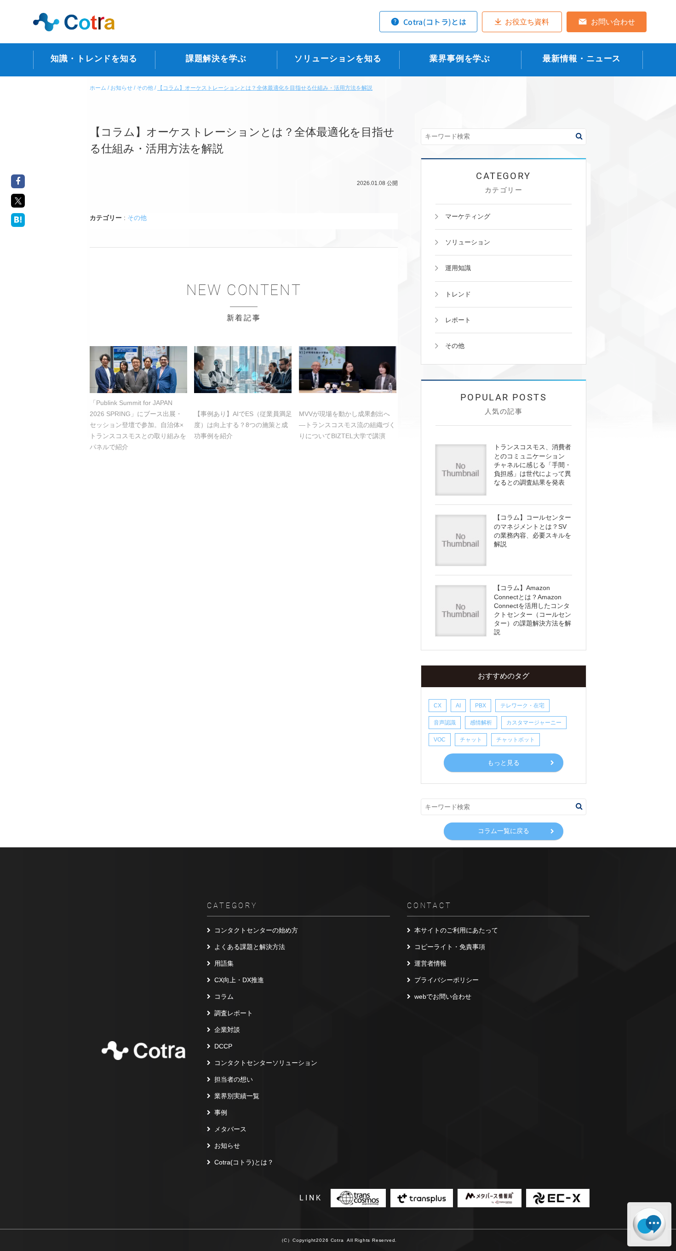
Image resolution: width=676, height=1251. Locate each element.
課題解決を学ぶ (216, 58)
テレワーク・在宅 (522, 705)
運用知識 (458, 268)
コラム (224, 996)
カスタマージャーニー (533, 722)
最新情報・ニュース (582, 58)
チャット (471, 739)
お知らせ (227, 1145)
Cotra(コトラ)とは (434, 21)
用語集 (224, 963)
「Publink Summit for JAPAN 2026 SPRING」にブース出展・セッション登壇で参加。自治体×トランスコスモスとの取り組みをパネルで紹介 (138, 425)
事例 (220, 1112)
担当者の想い (233, 1079)
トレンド (458, 294)
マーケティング (467, 216)
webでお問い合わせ (442, 996)
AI (458, 705)
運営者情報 (430, 963)
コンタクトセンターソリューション (265, 1062)
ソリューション (467, 242)
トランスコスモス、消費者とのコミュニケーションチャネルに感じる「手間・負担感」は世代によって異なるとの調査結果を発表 (532, 464)
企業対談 (227, 1029)
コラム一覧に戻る (503, 830)
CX (437, 705)
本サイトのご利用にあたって (456, 930)
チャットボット (515, 739)
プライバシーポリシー (446, 980)
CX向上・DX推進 (239, 980)
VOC (440, 739)
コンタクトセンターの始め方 (256, 930)
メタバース (230, 1129)
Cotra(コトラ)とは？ (244, 1162)
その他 (137, 217)
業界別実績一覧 (236, 1096)
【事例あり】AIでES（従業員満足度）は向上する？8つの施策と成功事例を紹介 (243, 425)
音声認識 (445, 722)
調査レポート (233, 1013)
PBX (480, 705)
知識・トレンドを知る (94, 58)
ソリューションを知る (337, 58)
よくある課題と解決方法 (249, 946)
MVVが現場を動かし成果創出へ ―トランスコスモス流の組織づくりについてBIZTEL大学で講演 (347, 425)
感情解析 (481, 722)
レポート (458, 320)
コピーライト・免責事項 (449, 946)
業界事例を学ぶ (460, 58)
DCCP (223, 1046)
